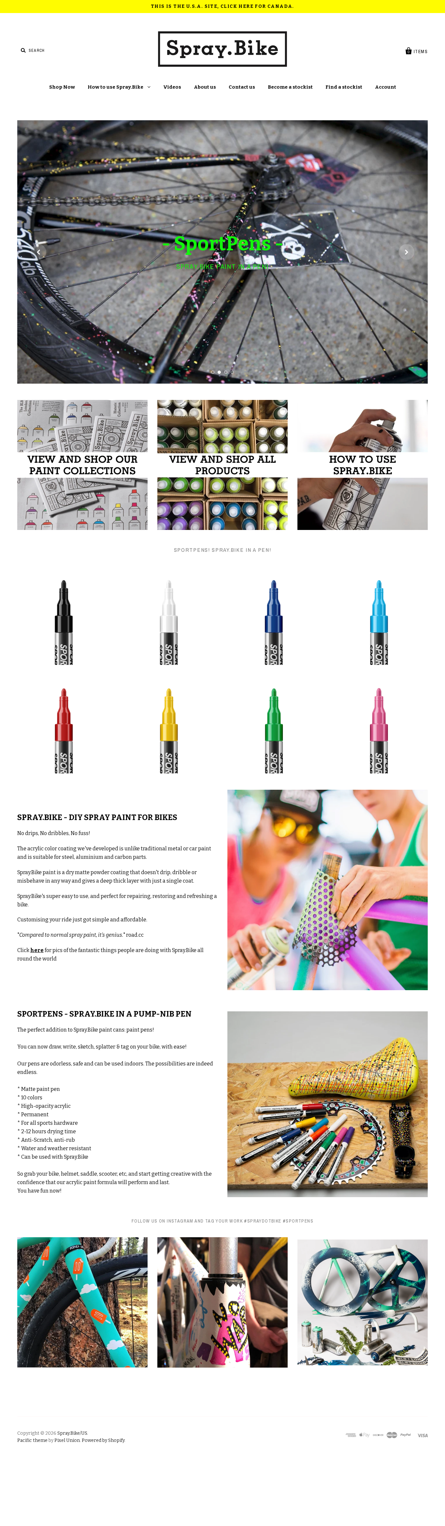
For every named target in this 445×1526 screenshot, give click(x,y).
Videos (172, 87)
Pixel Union (67, 1505)
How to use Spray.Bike (116, 87)
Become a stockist (290, 87)
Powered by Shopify (103, 1505)
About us (205, 87)
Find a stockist (343, 87)
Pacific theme (32, 1505)
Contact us (242, 87)
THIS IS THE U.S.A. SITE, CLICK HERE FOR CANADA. (222, 6)
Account (385, 87)
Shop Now (62, 87)
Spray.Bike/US (72, 1498)
